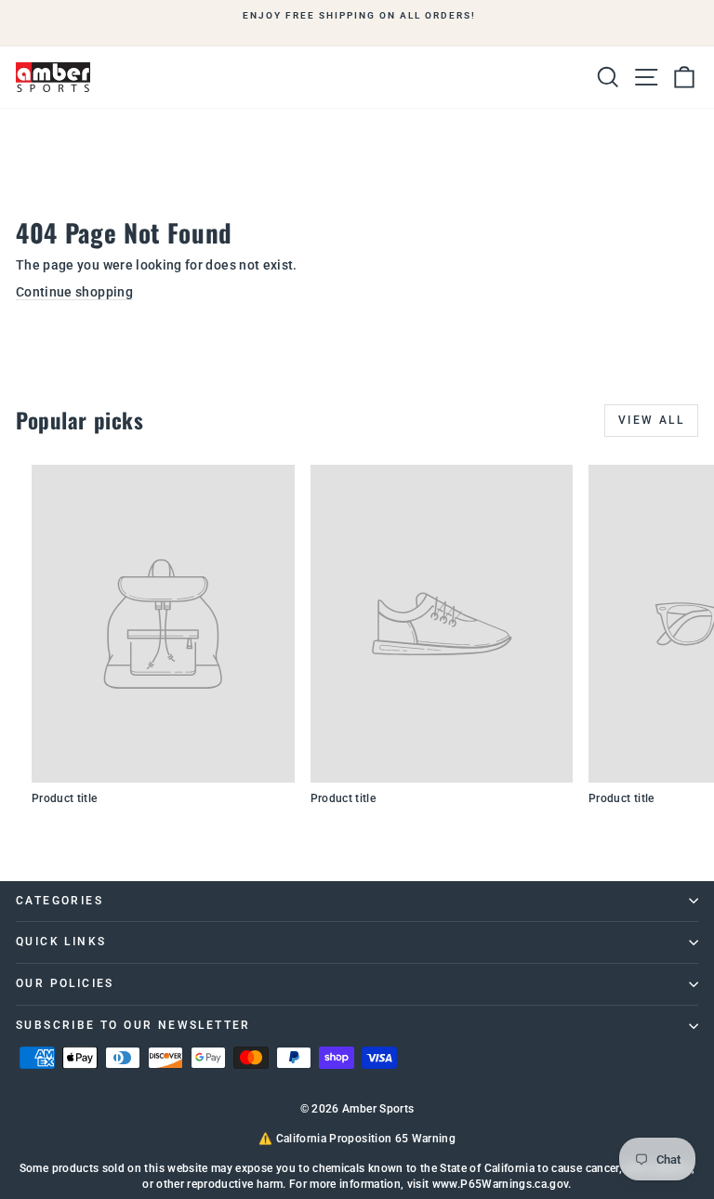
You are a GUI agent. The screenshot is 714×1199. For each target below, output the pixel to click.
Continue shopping (74, 291)
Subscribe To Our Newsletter (133, 1025)
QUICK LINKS (61, 941)
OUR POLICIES (65, 983)
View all (651, 420)
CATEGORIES (59, 900)
